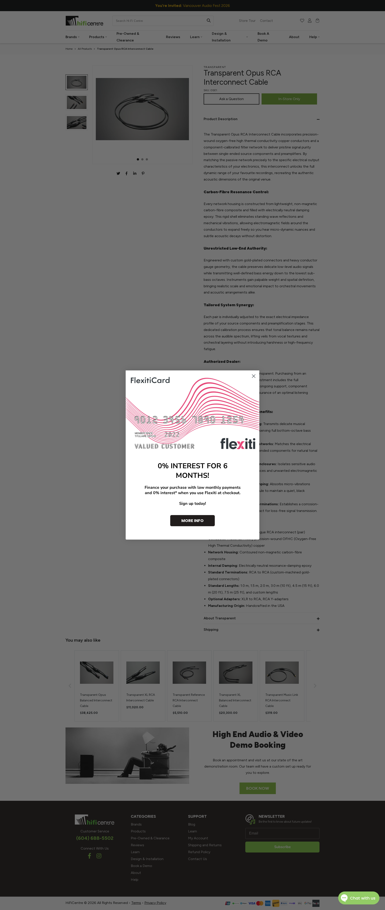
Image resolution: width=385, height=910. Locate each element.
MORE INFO (192, 520)
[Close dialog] (254, 376)
